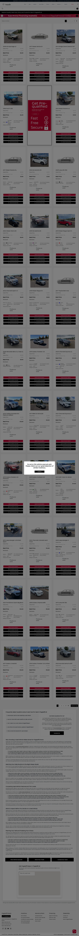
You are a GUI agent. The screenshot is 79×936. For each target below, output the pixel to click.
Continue (39, 471)
